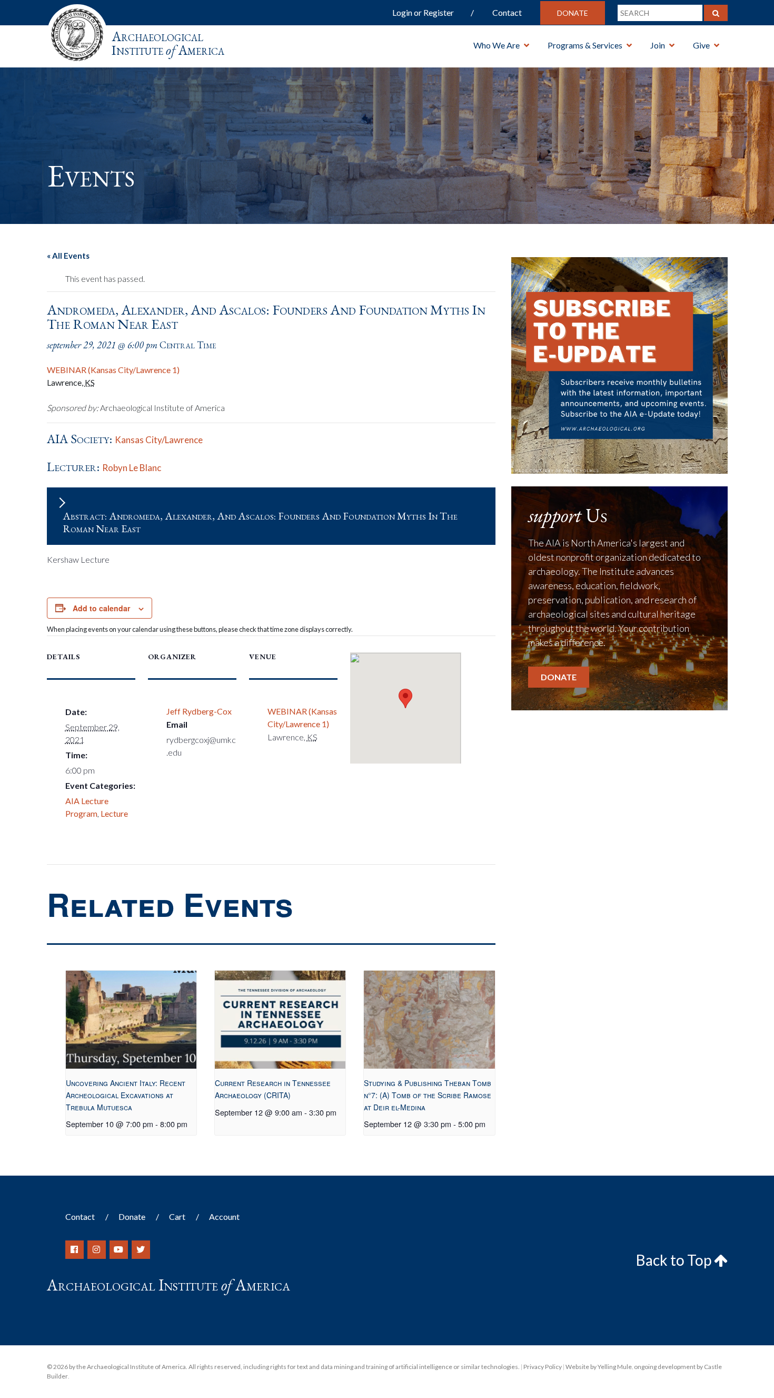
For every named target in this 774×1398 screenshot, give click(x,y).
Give (701, 45)
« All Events (68, 255)
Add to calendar (101, 608)
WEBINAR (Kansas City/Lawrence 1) (113, 370)
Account (224, 1216)
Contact (507, 12)
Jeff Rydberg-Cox (199, 711)
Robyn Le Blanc (131, 467)
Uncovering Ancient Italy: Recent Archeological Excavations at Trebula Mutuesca (125, 1095)
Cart (177, 1216)
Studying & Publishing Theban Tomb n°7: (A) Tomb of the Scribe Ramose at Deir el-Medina (427, 1095)
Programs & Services (585, 45)
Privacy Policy (542, 1367)
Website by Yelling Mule (598, 1367)
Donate (572, 12)
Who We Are (496, 45)
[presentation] (131, 1020)
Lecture (114, 813)
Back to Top (675, 1260)
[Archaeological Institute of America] (77, 31)
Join (657, 45)
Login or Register (423, 12)
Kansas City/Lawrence (159, 439)
